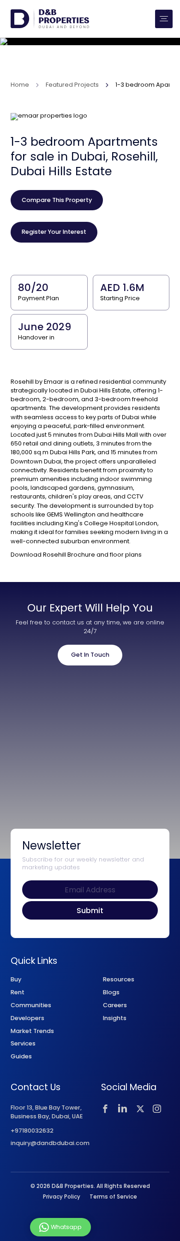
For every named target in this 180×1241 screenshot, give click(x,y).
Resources (118, 979)
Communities (31, 1005)
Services (23, 1043)
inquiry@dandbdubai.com (50, 1143)
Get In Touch (90, 655)
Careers (115, 1005)
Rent (17, 992)
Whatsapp (66, 1226)
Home (20, 85)
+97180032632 (32, 1131)
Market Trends (32, 1031)
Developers (27, 1018)
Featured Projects (72, 85)
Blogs (111, 992)
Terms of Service (113, 1196)
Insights (114, 1018)
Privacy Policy (61, 1196)
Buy (16, 979)
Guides (21, 1056)
